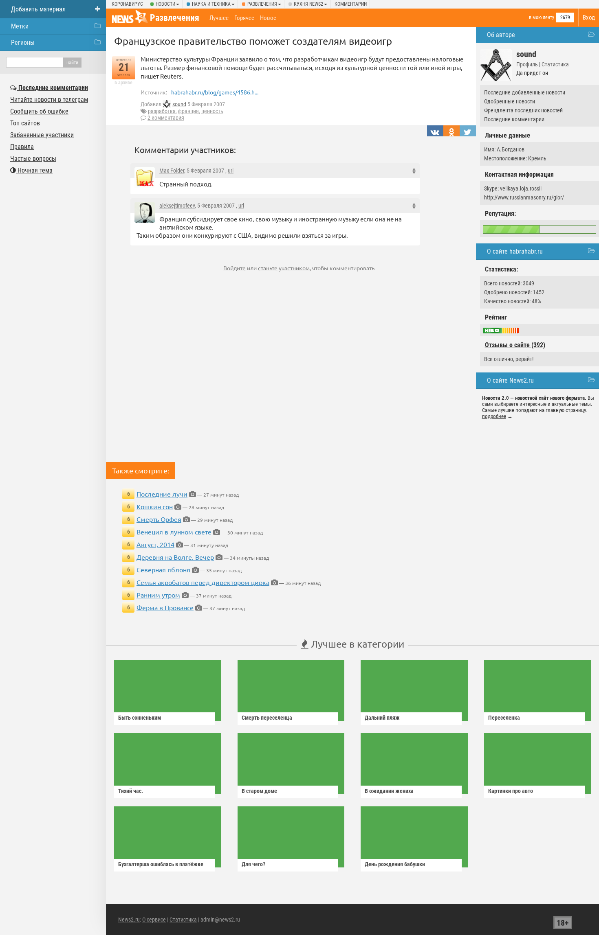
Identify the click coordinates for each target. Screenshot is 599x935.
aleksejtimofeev (177, 205)
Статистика (555, 64)
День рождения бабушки (395, 864)
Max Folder (171, 170)
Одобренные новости (509, 101)
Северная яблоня (163, 569)
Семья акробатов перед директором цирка (203, 582)
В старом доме (259, 791)
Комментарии (351, 4)
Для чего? (253, 864)
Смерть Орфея (159, 519)
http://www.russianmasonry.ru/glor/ (524, 197)
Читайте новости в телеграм (49, 99)
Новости (165, 4)
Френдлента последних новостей (523, 110)
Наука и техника (211, 4)
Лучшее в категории (356, 644)
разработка (162, 111)
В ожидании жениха (389, 791)
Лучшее (219, 18)
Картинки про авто (510, 791)
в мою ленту (541, 17)
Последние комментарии (514, 119)
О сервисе (154, 919)
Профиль (527, 64)
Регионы (23, 42)
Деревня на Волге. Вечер (175, 557)
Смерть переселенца (267, 717)
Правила (22, 147)
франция (188, 111)
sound (179, 104)
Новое (268, 18)
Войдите (234, 268)
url (230, 170)
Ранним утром (158, 595)
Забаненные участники (42, 135)
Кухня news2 (308, 4)
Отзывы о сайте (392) (515, 345)
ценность (212, 111)
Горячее (244, 18)
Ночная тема (34, 170)
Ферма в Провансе (165, 607)
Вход (589, 17)
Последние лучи (162, 494)
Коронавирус (127, 4)
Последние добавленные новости (524, 92)
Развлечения (262, 4)
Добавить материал (38, 9)
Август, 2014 (155, 544)
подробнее (494, 416)
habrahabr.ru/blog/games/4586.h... (214, 92)
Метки (20, 26)
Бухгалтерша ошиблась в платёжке (160, 864)
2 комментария (166, 117)
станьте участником (284, 268)
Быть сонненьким (139, 717)
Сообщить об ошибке (39, 111)
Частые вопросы (33, 158)
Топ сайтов (25, 123)
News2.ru (129, 919)
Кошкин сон (155, 506)
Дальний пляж (382, 717)
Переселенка (504, 717)
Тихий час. (130, 791)
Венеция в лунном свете (174, 532)
